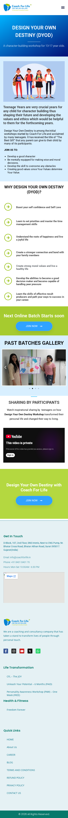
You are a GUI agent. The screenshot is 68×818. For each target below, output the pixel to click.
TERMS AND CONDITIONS (21, 770)
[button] (63, 7)
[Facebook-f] (5, 651)
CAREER (11, 754)
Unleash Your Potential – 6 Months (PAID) (29, 684)
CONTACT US (14, 793)
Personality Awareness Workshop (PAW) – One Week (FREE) (32, 693)
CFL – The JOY (14, 676)
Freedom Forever (16, 709)
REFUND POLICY (15, 777)
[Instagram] (13, 651)
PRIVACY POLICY (15, 785)
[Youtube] (21, 651)
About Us (12, 747)
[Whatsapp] (38, 651)
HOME (10, 739)
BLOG (10, 762)
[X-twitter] (30, 651)
